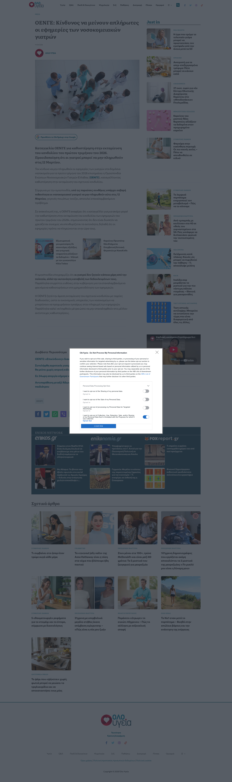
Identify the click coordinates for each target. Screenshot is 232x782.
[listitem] (116, 386)
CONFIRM (98, 426)
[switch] (146, 391)
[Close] (158, 353)
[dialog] (116, 391)
